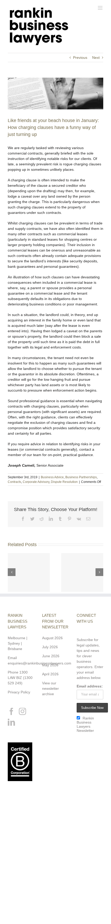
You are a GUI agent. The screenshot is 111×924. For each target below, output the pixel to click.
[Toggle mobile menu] (100, 8)
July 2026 (50, 647)
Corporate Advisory (36, 482)
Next (96, 57)
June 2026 (50, 656)
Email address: (90, 686)
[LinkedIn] (11, 722)
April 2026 (50, 674)
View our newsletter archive (50, 688)
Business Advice (52, 477)
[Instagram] (22, 711)
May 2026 (50, 665)
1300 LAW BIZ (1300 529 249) (20, 677)
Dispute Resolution (64, 482)
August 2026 (52, 638)
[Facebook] (11, 711)
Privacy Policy (19, 692)
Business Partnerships (81, 477)
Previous (80, 57)
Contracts (14, 482)
